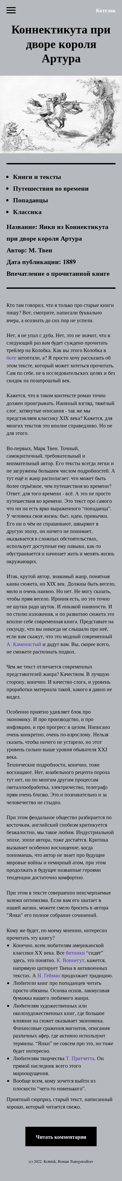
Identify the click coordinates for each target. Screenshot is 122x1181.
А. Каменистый (24, 644)
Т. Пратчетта (80, 1058)
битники (75, 952)
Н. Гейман (49, 975)
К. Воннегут (70, 960)
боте (11, 357)
